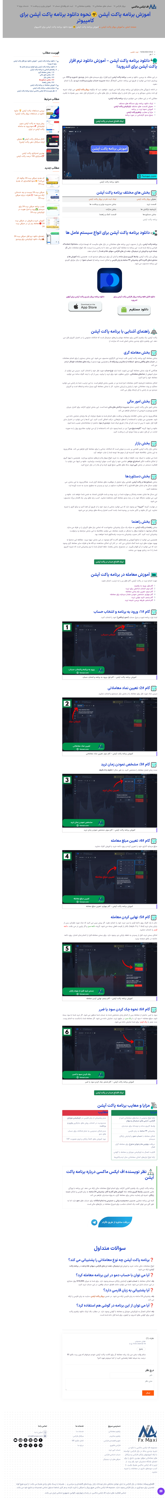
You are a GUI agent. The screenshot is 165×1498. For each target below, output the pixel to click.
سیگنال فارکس (75, 1436)
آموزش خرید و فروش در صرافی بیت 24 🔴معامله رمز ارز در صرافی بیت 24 (27, 223)
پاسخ (138, 1349)
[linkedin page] (23, 1447)
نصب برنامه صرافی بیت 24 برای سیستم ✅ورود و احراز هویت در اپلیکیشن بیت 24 (28, 209)
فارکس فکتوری (112, 1445)
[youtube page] (33, 1441)
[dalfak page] (13, 1441)
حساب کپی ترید (112, 1450)
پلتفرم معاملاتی (112, 1431)
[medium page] (38, 1447)
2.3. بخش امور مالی (44, 75)
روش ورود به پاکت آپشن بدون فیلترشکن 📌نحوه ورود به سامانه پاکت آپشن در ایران (28, 126)
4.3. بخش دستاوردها (43, 80)
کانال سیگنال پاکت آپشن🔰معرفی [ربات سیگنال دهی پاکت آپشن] (28, 141)
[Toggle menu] (158, 1491)
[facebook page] (38, 1441)
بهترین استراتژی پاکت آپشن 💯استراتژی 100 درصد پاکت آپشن (28, 155)
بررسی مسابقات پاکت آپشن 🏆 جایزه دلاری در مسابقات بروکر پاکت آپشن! (27, 112)
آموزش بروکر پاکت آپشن (109, 27)
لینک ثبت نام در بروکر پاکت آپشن (99, 199)
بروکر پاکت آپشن (80, 89)
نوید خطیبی (132, 52)
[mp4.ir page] (18, 1441)
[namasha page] (23, 1441)
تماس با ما (36, 1432)
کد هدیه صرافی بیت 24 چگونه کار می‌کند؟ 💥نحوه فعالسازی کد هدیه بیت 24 (27, 181)
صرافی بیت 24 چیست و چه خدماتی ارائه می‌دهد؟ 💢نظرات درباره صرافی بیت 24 (27, 195)
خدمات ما (77, 1431)
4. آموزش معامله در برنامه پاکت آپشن (41, 85)
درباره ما (78, 1445)
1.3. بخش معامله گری (43, 72)
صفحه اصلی (128, 27)
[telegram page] (18, 1447)
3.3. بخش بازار (46, 77)
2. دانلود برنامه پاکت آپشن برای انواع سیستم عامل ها (35, 67)
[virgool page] (33, 1447)
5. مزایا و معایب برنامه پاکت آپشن (42, 88)
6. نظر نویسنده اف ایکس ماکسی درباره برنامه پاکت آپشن (34, 91)
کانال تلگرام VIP (75, 1440)
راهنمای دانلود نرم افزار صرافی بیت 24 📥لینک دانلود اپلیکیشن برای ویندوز (26, 238)
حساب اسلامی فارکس (110, 1454)
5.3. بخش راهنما (45, 82)
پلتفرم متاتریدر (112, 1436)
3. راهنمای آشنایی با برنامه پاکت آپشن (41, 69)
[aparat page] (28, 1441)
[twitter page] (28, 1447)
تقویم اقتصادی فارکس (109, 1440)
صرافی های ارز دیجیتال (109, 1459)
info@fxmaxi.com (32, 1436)
